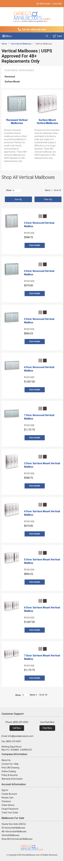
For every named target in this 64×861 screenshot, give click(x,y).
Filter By (48, 199)
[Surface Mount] (47, 94)
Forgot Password (10, 809)
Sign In (5, 790)
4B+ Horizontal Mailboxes (14, 831)
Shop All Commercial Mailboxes (17, 839)
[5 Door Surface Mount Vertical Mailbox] (11, 558)
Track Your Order (10, 812)
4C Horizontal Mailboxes (13, 828)
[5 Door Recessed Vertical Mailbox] (11, 317)
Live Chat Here (47, 722)
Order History (8, 805)
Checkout (6, 801)
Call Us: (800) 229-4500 (34, 29)
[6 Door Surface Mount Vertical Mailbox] (11, 606)
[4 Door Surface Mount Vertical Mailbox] (11, 510)
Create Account (9, 794)
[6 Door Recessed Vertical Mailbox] (11, 365)
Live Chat (57, 3)
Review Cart (7, 797)
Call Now (17, 728)
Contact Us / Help (10, 764)
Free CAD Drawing (10, 767)
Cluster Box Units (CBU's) (14, 824)
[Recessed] (16, 94)
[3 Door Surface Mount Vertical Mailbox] (11, 462)
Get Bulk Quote (43, 3)
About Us (6, 760)
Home (4, 43)
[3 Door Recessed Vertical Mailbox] (11, 221)
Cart (59, 36)
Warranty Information (12, 779)
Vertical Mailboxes (10, 835)
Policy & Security (10, 775)
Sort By (18, 199)
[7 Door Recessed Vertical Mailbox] (11, 414)
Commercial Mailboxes (21, 43)
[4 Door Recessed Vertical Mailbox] (11, 269)
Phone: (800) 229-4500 (17, 722)
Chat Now (47, 728)
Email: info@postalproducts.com (17, 736)
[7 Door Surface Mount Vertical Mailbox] (11, 654)
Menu (8, 36)
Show (18, 694)
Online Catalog (9, 771)
